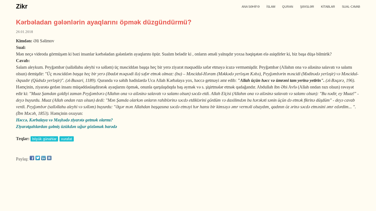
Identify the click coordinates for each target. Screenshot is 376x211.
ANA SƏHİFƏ (251, 6)
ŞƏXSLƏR (307, 6)
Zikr (22, 6)
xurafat (66, 139)
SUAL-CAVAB (351, 6)
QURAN (287, 6)
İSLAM (270, 6)
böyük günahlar (44, 139)
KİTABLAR (328, 6)
